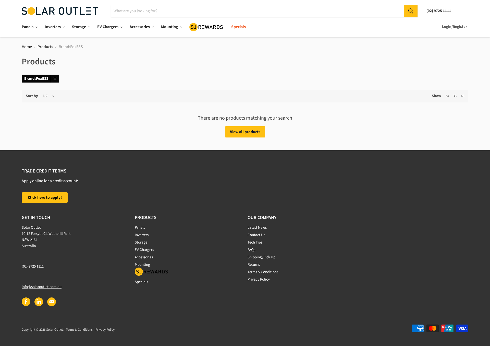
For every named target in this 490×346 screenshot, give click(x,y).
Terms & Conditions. (79, 329)
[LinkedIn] (38, 301)
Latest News (257, 227)
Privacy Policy (259, 279)
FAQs (251, 249)
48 (462, 96)
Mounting (170, 27)
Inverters (53, 27)
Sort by (32, 96)
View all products (245, 132)
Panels (28, 27)
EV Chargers (108, 27)
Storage (79, 27)
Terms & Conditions (263, 272)
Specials (238, 27)
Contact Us (256, 235)
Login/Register (454, 26)
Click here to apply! (45, 197)
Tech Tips (255, 242)
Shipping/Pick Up (261, 257)
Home (27, 46)
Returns (254, 264)
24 (447, 96)
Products (45, 46)
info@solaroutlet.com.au (42, 287)
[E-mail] (51, 301)
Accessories (140, 27)
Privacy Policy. (105, 329)
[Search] (411, 11)
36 (455, 96)
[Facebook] (26, 301)
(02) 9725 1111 (33, 266)
